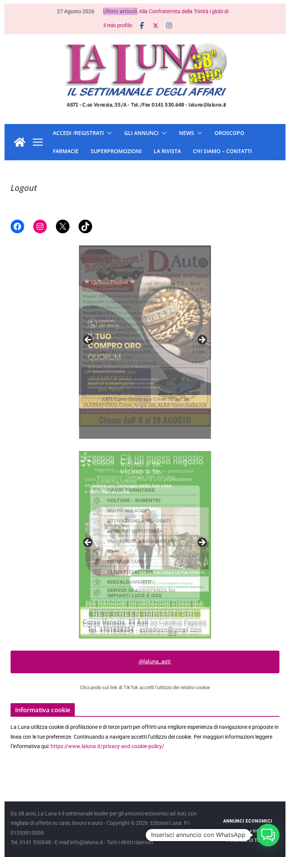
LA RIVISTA (167, 151)
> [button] (201, 340)
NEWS (186, 132)
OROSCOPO (229, 132)
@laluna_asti (155, 661)
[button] (108, 133)
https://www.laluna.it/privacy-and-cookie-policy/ (107, 746)
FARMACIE (66, 151)
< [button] (88, 340)
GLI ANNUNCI (141, 132)
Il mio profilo (117, 25)
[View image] (145, 544)
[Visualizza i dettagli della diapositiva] (145, 342)
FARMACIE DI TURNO (247, 840)
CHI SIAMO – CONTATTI (222, 151)
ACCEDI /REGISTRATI (78, 132)
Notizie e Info (247, 831)
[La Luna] (20, 142)
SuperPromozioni (116, 151)
